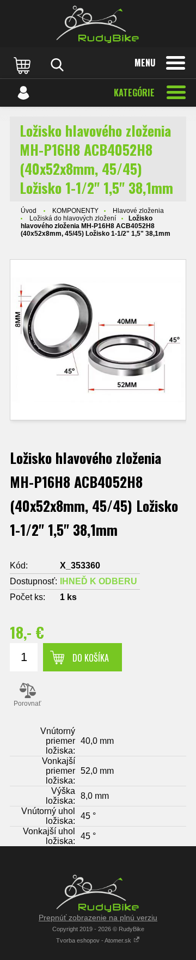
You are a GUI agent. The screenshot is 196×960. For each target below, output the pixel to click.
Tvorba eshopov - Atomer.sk (94, 940)
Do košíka (90, 657)
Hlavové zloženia (138, 211)
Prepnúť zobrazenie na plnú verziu (98, 917)
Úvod (28, 211)
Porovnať (27, 703)
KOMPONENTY (75, 211)
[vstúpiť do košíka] (23, 64)
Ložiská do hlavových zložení (72, 218)
